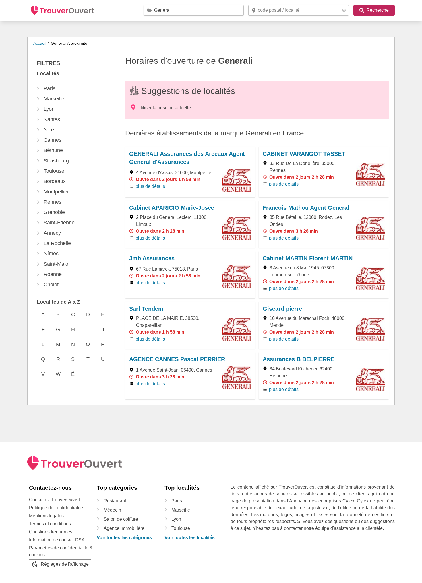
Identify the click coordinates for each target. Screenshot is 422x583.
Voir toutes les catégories (124, 537)
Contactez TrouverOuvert (54, 499)
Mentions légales (46, 515)
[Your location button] (344, 10)
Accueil (39, 43)
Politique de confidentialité (56, 507)
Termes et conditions (50, 523)
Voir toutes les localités (189, 537)
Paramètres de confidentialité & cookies (61, 551)
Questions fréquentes (50, 531)
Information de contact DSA (57, 539)
